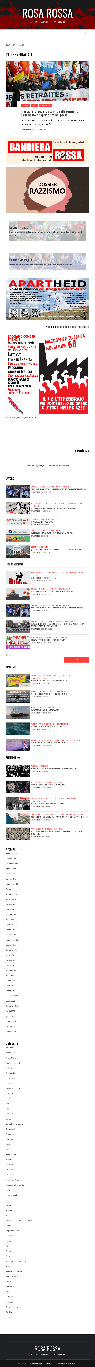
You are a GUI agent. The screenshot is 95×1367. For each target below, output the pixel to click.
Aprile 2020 (10, 1016)
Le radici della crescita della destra (19, 1220)
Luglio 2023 (10, 904)
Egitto (8, 1144)
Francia (34, 106)
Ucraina (9, 1317)
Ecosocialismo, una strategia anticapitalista (49, 680)
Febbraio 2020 (11, 1021)
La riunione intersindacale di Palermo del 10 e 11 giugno (53, 533)
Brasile (8, 1083)
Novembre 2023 (12, 884)
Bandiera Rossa (50, 503)
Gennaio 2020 (11, 1026)
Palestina (68, 589)
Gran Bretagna (11, 1169)
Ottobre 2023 (11, 889)
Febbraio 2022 (11, 985)
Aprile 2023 (10, 919)
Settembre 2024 (12, 863)
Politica (35, 575)
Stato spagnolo (12, 1307)
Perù (8, 1246)
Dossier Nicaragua (20, 259)
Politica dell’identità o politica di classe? (48, 803)
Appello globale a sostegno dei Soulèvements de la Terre (53, 694)
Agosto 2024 (11, 869)
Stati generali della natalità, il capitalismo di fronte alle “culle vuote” (59, 817)
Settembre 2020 (12, 1006)
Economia (48, 573)
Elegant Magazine (58, 1363)
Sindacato (56, 487)
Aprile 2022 (10, 975)
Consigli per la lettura (39, 589)
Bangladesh (10, 1078)
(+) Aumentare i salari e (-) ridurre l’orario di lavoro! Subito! (56, 549)
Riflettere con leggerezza (16, 1261)
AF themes (72, 1363)
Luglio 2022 (10, 960)
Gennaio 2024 (11, 879)
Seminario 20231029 (74, 503)
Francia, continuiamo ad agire (43, 521)
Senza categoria (12, 1276)
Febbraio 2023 (11, 924)
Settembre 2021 (12, 996)
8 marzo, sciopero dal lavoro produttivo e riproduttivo (54, 768)
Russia (8, 1266)
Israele (61, 589)
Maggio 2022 (11, 970)
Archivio (9, 1068)
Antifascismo (11, 1053)
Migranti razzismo (66, 621)
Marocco (9, 1225)
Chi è (8, 1098)
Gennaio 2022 (11, 991)
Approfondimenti (37, 503)
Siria (7, 1292)
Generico (9, 1164)
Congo (8, 1119)
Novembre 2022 (12, 940)
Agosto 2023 (11, 899)
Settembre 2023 (12, 894)
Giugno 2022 (11, 965)
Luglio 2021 (10, 1001)
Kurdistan (10, 1215)
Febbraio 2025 (11, 853)
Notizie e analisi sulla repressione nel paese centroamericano (40, 264)
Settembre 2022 (12, 950)
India (8, 1190)
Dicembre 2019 (11, 1031)
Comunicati (10, 1114)
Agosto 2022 (11, 955)
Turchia (9, 1312)
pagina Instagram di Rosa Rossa (73, 326)
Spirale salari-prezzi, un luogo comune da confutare (47, 465)
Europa (64, 573)
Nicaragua (10, 1236)
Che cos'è (9, 1093)
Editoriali (25, 106)
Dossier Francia (18, 227)
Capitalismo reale (50, 814)
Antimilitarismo (12, 1058)
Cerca (8, 655)
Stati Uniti (66, 487)
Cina (7, 1108)
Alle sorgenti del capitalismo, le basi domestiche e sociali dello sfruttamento (56, 832)
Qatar (8, 1256)
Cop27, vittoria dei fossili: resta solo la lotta (49, 742)
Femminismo (44, 766)
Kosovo (9, 1210)
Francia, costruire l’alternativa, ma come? (48, 640)
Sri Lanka (9, 1297)
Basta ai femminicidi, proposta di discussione (49, 784)
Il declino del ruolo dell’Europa (43, 578)
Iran (7, 1200)
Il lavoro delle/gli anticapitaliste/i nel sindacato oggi (53, 508)
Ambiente (34, 675)
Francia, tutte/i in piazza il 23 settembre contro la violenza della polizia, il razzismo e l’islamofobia (57, 625)
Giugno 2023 (11, 909)
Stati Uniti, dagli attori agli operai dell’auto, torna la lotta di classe (59, 489)
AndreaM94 (27, 129)
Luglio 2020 (10, 1011)
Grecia (8, 1175)
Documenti (35, 547)
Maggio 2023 (11, 914)
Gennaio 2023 (11, 930)
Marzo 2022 (10, 980)
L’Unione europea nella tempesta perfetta (47, 726)
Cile (7, 1103)
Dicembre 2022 (11, 935)
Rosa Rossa (47, 13)
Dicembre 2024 (11, 858)
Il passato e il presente (15, 1185)
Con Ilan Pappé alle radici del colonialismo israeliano (52, 591)
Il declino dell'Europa (76, 573)
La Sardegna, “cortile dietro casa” (45, 710)
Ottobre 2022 (11, 945)
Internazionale (45, 106)
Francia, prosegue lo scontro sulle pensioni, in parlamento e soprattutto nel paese (51, 113)
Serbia (8, 1281)
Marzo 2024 (10, 874)
